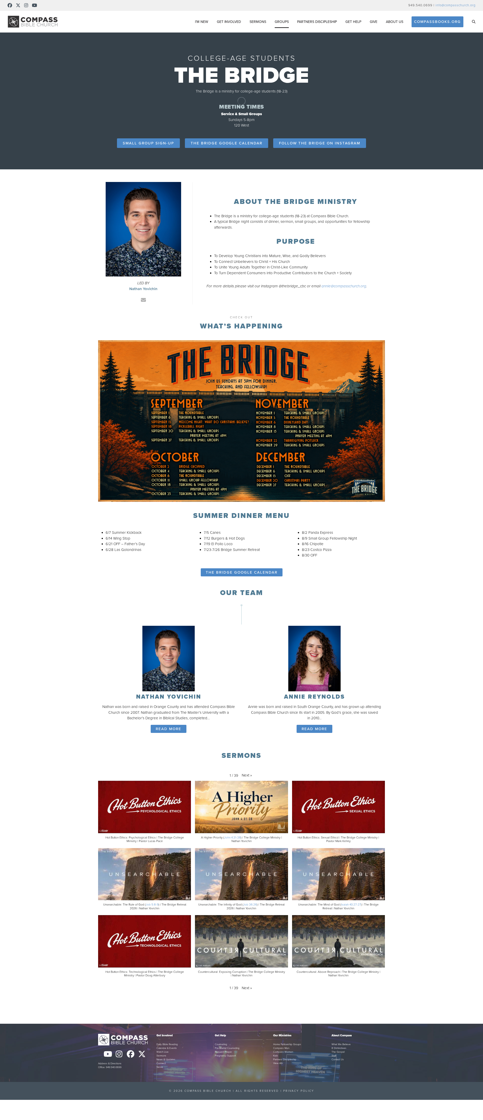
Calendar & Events (166, 1048)
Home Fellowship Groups (287, 1044)
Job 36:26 (250, 904)
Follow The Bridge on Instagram (319, 143)
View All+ (278, 1063)
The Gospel (338, 1051)
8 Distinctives (339, 1048)
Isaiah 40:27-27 (351, 904)
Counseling (221, 1044)
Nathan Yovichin (168, 696)
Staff (334, 1055)
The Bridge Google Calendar (226, 143)
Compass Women (283, 1051)
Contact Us (338, 1059)
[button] (473, 21)
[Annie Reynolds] (314, 658)
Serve (159, 1067)
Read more (168, 729)
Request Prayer (223, 1051)
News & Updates (165, 1059)
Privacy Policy (298, 1091)
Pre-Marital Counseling (227, 1048)
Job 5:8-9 (152, 904)
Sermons (161, 1055)
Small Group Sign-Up (148, 143)
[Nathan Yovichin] (168, 658)
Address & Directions (110, 1063)
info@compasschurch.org (455, 5)
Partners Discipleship (284, 1059)
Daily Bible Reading (167, 1044)
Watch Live (162, 1051)
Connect (161, 1063)
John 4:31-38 (232, 837)
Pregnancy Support (225, 1055)
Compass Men (281, 1048)
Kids (275, 1055)
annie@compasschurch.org (343, 286)
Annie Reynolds (314, 696)
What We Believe (341, 1044)
